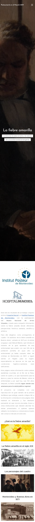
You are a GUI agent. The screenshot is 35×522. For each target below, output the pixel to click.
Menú (32, 5)
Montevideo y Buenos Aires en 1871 (17, 498)
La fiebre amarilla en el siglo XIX (17, 446)
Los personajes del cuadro (17, 471)
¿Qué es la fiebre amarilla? (17, 421)
